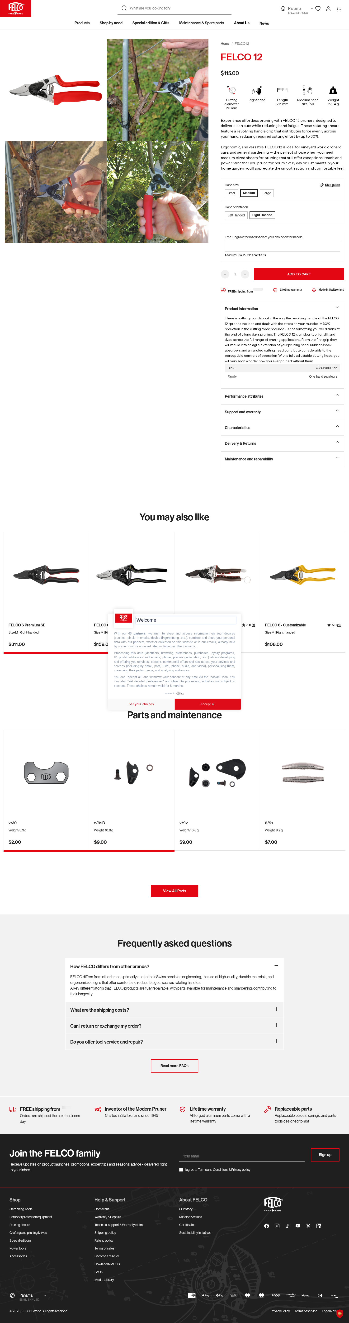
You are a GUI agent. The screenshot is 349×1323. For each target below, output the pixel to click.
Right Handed (262, 215)
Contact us (101, 1209)
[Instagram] (277, 1226)
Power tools (17, 1248)
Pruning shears (19, 1225)
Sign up (325, 1154)
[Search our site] (124, 8)
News (264, 23)
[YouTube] (298, 1226)
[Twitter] (308, 1226)
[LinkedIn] (318, 1226)
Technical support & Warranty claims (119, 1225)
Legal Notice (331, 1311)
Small (232, 193)
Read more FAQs (174, 1066)
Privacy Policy (280, 1311)
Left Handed (236, 215)
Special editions (20, 1240)
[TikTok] (287, 1226)
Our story (186, 1209)
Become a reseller (106, 1256)
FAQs (98, 1272)
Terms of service (306, 1311)
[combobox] (179, 8)
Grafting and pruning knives (28, 1233)
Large (267, 193)
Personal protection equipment (30, 1217)
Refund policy (103, 1240)
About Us (242, 23)
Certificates (187, 1225)
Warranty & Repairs (107, 1217)
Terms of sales (104, 1248)
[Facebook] (266, 1226)
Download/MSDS (107, 1264)
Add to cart (299, 274)
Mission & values (190, 1217)
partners (139, 633)
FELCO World (31, 1311)
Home (225, 43)
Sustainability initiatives (195, 1233)
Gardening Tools (21, 1209)
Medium (249, 193)
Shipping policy (105, 1233)
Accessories (18, 1256)
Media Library (104, 1280)
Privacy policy (240, 1170)
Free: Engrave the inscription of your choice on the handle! (264, 237)
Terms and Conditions (213, 1170)
